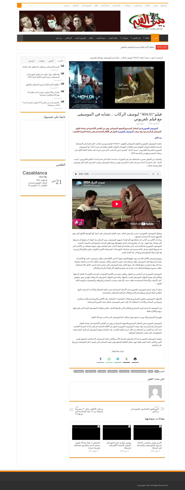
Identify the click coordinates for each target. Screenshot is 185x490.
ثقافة (148, 5)
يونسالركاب (79, 371)
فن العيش (138, 5)
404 (150, 371)
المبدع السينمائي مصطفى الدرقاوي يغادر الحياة (41, 67)
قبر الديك (102, 371)
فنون (156, 5)
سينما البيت (105, 5)
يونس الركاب (91, 371)
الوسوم (32, 61)
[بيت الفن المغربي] (147, 20)
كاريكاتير (75, 5)
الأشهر (51, 61)
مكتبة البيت (116, 5)
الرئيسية (164, 5)
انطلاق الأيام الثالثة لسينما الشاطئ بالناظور (138, 47)
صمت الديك (113, 371)
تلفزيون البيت (86, 5)
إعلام (96, 5)
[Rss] (42, 5)
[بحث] (19, 5)
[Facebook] (39, 5)
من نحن (67, 5)
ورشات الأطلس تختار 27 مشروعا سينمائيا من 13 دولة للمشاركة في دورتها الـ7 (89, 410)
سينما (147, 58)
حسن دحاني (124, 371)
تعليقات (42, 61)
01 (157, 371)
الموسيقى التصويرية (139, 371)
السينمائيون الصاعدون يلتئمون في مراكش (145, 409)
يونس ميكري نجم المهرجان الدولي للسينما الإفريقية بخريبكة (118, 445)
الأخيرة (60, 61)
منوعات (127, 5)
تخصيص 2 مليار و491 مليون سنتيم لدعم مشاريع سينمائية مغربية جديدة (87, 445)
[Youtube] (36, 5)
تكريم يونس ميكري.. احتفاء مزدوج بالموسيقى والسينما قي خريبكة (149, 445)
